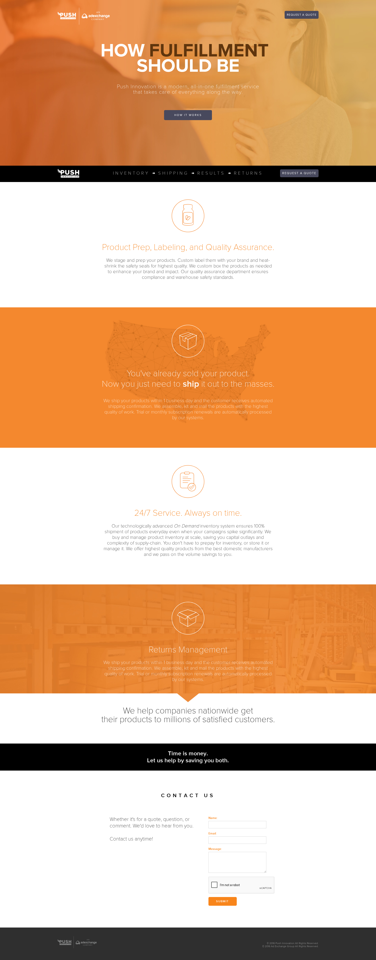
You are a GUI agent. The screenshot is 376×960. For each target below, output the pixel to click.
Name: (212, 818)
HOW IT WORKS (188, 115)
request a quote (302, 15)
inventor (131, 173)
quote (299, 173)
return (248, 173)
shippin (173, 173)
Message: (215, 849)
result (211, 173)
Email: (212, 833)
